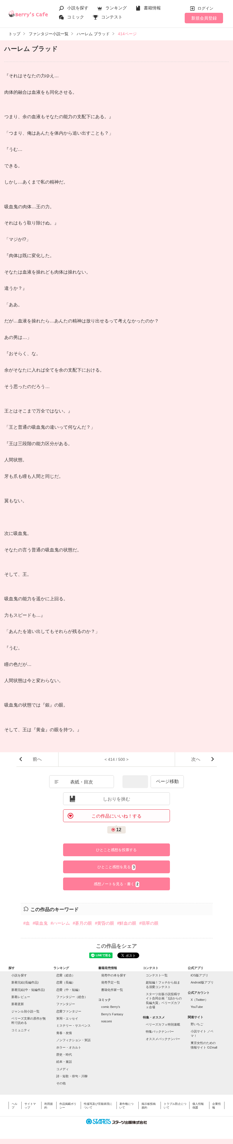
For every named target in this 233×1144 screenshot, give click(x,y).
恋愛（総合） (65, 975)
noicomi (106, 1021)
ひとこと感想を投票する (116, 850)
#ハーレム (60, 923)
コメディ (62, 1069)
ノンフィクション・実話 (73, 1040)
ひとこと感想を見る (116, 867)
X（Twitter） (199, 999)
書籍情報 (152, 7)
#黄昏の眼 (104, 923)
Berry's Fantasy (112, 1014)
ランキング (116, 7)
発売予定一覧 (110, 982)
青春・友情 (64, 1033)
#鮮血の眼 (126, 923)
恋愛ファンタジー (68, 1011)
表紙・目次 (81, 782)
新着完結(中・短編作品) (28, 989)
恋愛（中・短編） (68, 989)
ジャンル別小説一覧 (25, 1011)
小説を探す (77, 7)
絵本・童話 (64, 1061)
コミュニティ (20, 1030)
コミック (75, 16)
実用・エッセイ (67, 1018)
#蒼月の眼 (82, 923)
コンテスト (111, 16)
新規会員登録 (204, 18)
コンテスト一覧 (157, 975)
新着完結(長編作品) (25, 982)
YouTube (197, 1006)
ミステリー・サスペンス (73, 1025)
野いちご (197, 1024)
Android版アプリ (202, 982)
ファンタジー (65, 1004)
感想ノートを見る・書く (116, 884)
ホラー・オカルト (68, 1047)
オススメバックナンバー (163, 1039)
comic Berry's (110, 1006)
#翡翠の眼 (149, 923)
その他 (61, 1083)
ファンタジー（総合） (72, 997)
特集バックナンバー (160, 1031)
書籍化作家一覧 (112, 989)
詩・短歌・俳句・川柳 (72, 1076)
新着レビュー (20, 997)
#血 (26, 923)
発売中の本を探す (113, 975)
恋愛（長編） (65, 982)
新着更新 (17, 1004)
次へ (195, 759)
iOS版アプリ (199, 975)
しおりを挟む (116, 799)
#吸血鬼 (40, 923)
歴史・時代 (64, 1054)
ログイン (205, 8)
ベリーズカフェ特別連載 (163, 1024)
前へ (37, 759)
